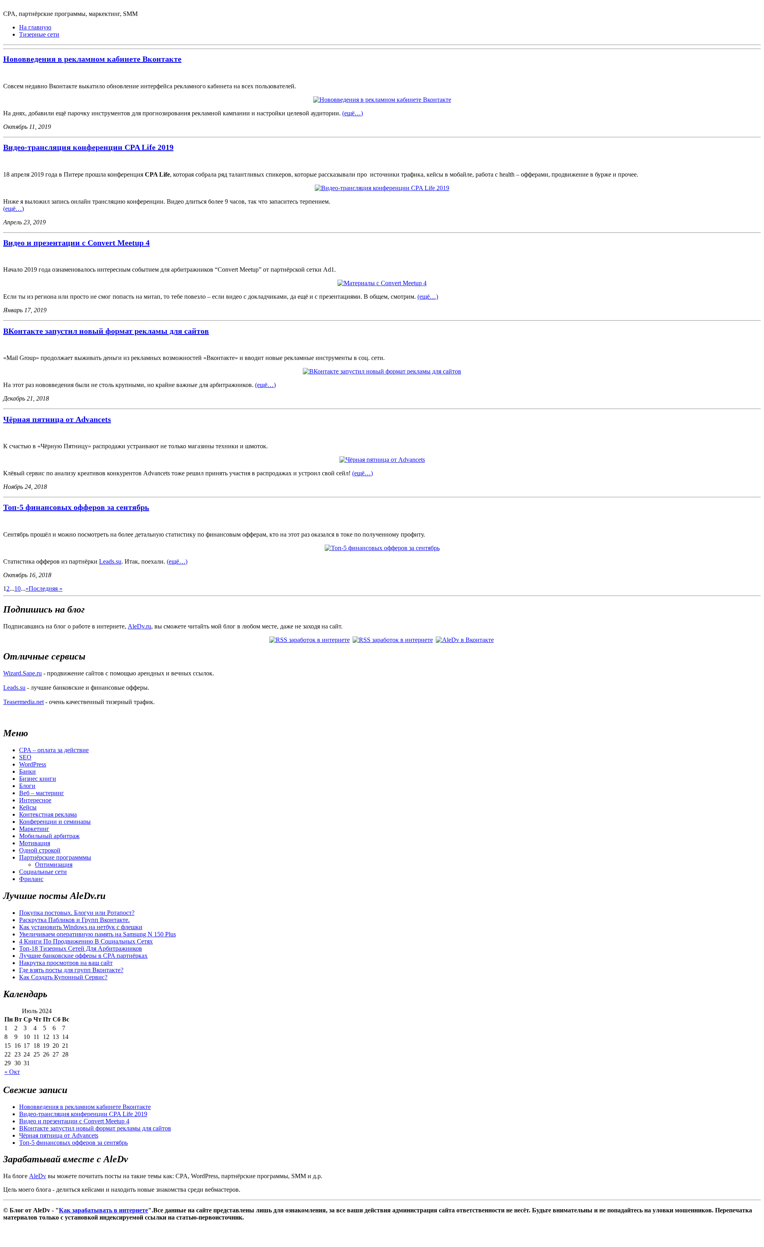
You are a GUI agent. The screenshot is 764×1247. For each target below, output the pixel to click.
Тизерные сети (39, 34)
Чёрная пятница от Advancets (57, 419)
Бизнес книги (37, 778)
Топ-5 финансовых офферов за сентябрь (76, 507)
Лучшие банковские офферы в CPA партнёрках (83, 955)
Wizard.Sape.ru (22, 673)
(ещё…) (352, 113)
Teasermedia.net (23, 701)
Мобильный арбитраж (49, 836)
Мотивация (34, 843)
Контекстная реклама (48, 814)
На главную (35, 27)
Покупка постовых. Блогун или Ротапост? (76, 912)
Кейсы (28, 807)
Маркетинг (34, 828)
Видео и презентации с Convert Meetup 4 (76, 242)
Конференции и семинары (55, 821)
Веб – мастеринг (41, 793)
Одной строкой (39, 850)
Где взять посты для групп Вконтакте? (71, 970)
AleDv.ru (139, 626)
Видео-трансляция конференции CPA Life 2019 (88, 147)
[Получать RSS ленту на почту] (393, 639)
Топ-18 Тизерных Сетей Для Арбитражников (80, 948)
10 (17, 588)
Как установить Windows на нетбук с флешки (80, 927)
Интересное (35, 800)
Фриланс (31, 878)
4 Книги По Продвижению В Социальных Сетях (86, 941)
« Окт (12, 1071)
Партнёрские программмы (55, 857)
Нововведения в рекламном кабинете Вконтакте (92, 58)
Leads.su (110, 561)
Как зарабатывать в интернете (103, 1210)
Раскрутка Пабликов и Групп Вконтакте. (74, 919)
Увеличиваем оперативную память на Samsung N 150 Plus (97, 934)
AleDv (37, 1176)
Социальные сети (43, 871)
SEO (25, 757)
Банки (27, 771)
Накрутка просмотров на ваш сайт (66, 962)
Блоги (27, 785)
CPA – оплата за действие (54, 750)
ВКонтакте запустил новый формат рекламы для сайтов (106, 331)
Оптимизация (53, 864)
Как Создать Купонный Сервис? (63, 977)
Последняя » (45, 588)
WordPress (32, 764)
